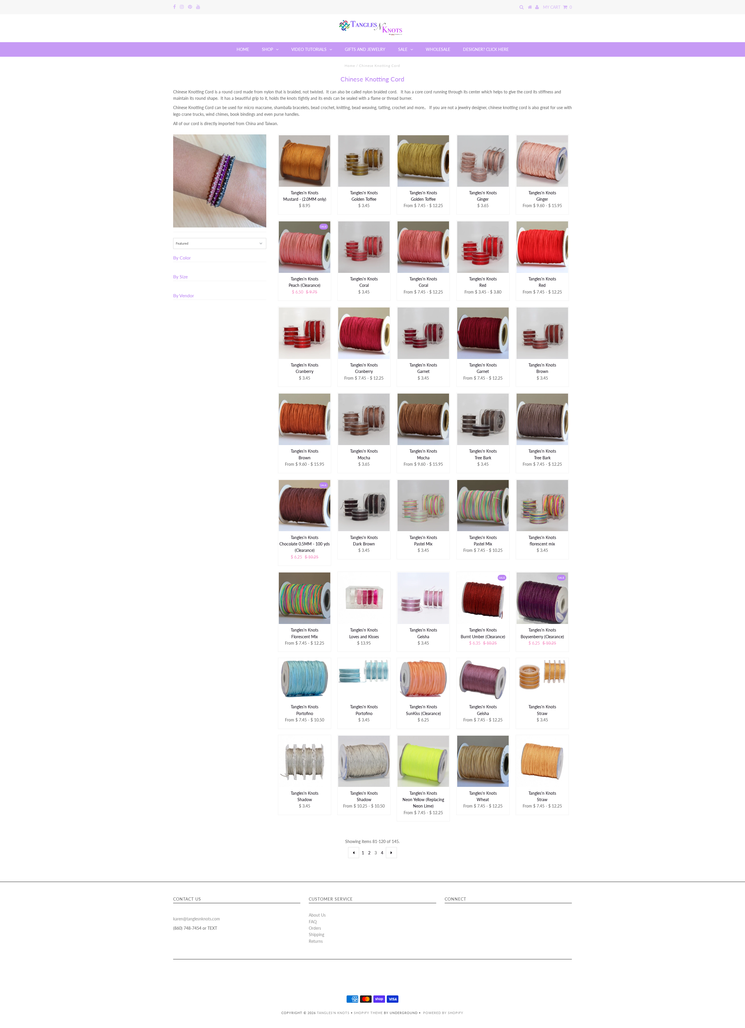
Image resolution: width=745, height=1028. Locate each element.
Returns (316, 941)
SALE (402, 49)
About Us (317, 915)
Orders (315, 928)
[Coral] (364, 247)
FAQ (313, 921)
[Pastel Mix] (423, 505)
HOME (243, 49)
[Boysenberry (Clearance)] (542, 598)
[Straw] (542, 674)
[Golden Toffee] (364, 161)
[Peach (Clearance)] (304, 247)
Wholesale (438, 49)
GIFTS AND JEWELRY (365, 49)
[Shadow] (304, 761)
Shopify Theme (368, 1013)
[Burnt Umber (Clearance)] (483, 598)
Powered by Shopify (443, 1013)
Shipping (316, 934)
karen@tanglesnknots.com (196, 918)
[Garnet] (423, 333)
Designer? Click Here (486, 49)
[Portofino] (304, 678)
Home (350, 65)
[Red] (483, 247)
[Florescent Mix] (304, 598)
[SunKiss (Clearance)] (423, 678)
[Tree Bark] (483, 419)
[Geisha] (423, 598)
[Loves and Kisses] (364, 598)
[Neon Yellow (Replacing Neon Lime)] (423, 761)
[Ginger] (483, 161)
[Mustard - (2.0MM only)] (304, 161)
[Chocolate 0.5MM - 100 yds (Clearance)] (304, 505)
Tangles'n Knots (333, 1013)
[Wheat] (483, 761)
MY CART (557, 7)
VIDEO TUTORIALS (309, 49)
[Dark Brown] (364, 505)
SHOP (267, 49)
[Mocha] (364, 419)
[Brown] (542, 333)
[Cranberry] (304, 333)
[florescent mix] (542, 505)
